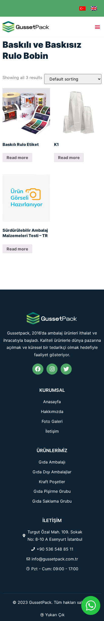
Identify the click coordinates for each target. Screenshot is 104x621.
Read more (17, 157)
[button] (97, 26)
